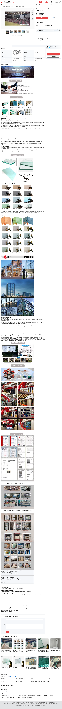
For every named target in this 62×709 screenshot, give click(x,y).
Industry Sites (36, 702)
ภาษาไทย (46, 703)
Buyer (40, 4)
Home (1, 6)
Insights (54, 702)
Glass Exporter (45, 695)
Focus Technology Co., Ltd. (25, 705)
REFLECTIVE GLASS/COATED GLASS (21, 678)
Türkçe (49, 703)
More (1, 699)
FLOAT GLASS (3, 678)
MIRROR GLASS (33, 678)
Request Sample (52, 19)
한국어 (38, 703)
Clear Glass (16, 6)
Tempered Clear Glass (21, 6)
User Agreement (36, 705)
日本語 (41, 703)
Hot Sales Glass (48, 681)
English (10, 703)
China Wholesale (27, 702)
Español (13, 703)
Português (16, 703)
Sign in (60, 2)
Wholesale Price (32, 702)
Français (19, 703)
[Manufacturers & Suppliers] (6, 2)
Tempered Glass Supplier (5, 697)
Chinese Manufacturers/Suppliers (20, 702)
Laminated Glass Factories (31, 695)
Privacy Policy (44, 705)
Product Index (46, 702)
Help (45, 4)
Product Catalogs (13, 676)
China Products (13, 702)
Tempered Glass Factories (13, 695)
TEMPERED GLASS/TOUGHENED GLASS (21, 679)
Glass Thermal (12, 697)
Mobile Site (50, 702)
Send (7, 632)
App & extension (50, 4)
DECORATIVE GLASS (49, 679)
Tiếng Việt (51, 703)
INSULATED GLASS (33, 679)
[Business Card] (59, 49)
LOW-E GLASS (48, 678)
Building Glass (12, 6)
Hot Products (8, 702)
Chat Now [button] (55, 17)
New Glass (2, 681)
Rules (60, 4)
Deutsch (29, 703)
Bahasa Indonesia (56, 703)
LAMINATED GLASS (3, 679)
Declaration (40, 705)
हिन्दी (43, 703)
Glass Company (39, 695)
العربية (36, 703)
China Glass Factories (5, 695)
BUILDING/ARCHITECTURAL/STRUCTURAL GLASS (38, 681)
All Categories (4, 4)
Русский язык (23, 703)
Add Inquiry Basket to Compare (18, 35)
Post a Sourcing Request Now (26, 632)
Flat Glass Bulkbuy (30, 697)
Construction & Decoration (6, 6)
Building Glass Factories (22, 695)
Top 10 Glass (18, 697)
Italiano (26, 703)
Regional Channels (41, 702)
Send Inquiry (42, 17)
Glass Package (51, 695)
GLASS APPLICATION (19, 681)
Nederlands (32, 703)
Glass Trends (24, 697)
